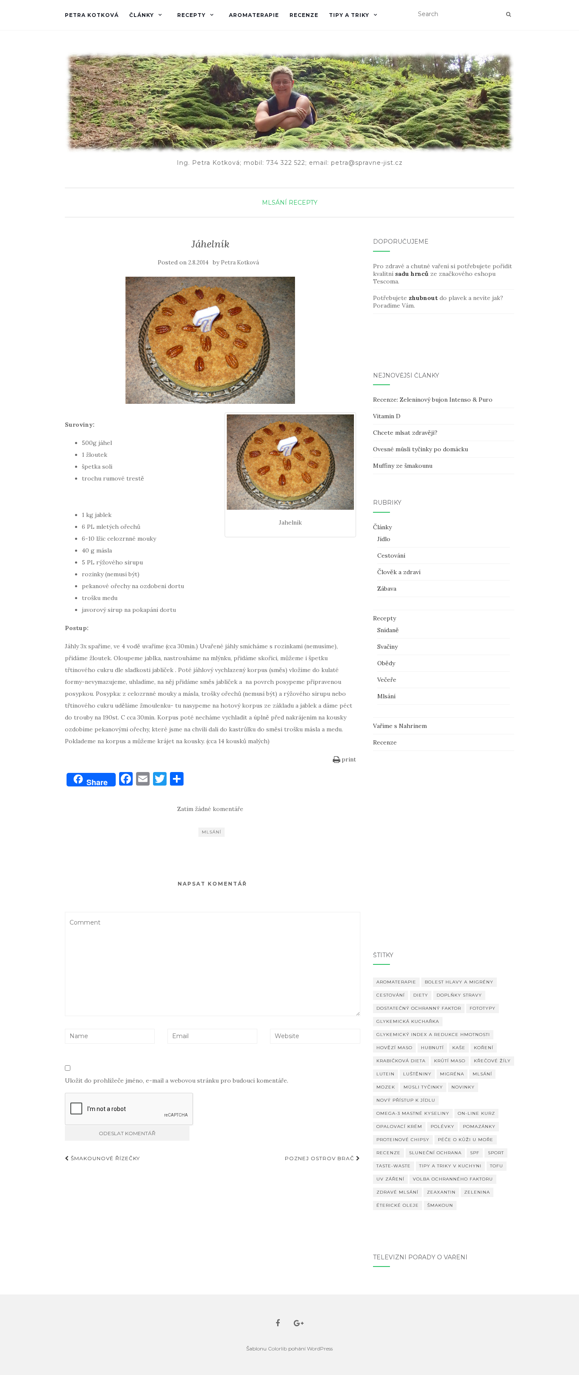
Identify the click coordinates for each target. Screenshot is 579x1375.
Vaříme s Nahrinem (400, 726)
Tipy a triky (349, 15)
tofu (496, 1166)
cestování (390, 995)
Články (141, 15)
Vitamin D (387, 416)
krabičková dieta (401, 1061)
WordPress (320, 1348)
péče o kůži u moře (465, 1139)
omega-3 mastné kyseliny (412, 1113)
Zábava (386, 588)
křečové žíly (492, 1061)
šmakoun (440, 1205)
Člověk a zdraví (398, 572)
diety (420, 995)
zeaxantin (441, 1192)
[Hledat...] (508, 14)
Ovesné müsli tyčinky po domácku (420, 449)
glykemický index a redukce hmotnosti (433, 1034)
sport (496, 1153)
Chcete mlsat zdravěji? (405, 432)
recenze (388, 1153)
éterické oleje (397, 1205)
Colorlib (277, 1348)
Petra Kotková (92, 15)
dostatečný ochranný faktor (418, 1008)
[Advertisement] (443, 863)
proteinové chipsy (402, 1139)
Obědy (386, 663)
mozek (385, 1087)
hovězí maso (394, 1047)
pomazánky (479, 1126)
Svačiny (387, 646)
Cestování (391, 555)
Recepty (191, 15)
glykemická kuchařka (407, 1021)
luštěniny (417, 1074)
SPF (474, 1153)
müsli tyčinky (423, 1087)
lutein (385, 1074)
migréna (452, 1074)
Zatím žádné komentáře (210, 809)
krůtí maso (449, 1061)
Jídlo (383, 539)
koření (483, 1047)
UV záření (390, 1179)
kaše (458, 1047)
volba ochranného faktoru (453, 1179)
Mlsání (274, 202)
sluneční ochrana (435, 1153)
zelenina (477, 1192)
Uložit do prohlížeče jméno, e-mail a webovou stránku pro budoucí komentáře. (176, 1080)
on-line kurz (476, 1113)
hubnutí (432, 1047)
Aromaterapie (254, 15)
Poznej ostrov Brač (320, 1158)
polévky (442, 1126)
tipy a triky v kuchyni (450, 1166)
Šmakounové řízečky (104, 1158)
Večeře (386, 679)
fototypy (482, 1008)
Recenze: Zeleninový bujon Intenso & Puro (433, 399)
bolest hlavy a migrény (459, 982)
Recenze (304, 15)
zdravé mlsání (397, 1192)
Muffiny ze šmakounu (402, 465)
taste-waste (393, 1166)
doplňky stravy (459, 995)
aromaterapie (396, 982)
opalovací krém (399, 1126)
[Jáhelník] (210, 340)
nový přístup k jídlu (405, 1100)
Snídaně (388, 630)
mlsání (211, 832)
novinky (463, 1087)
